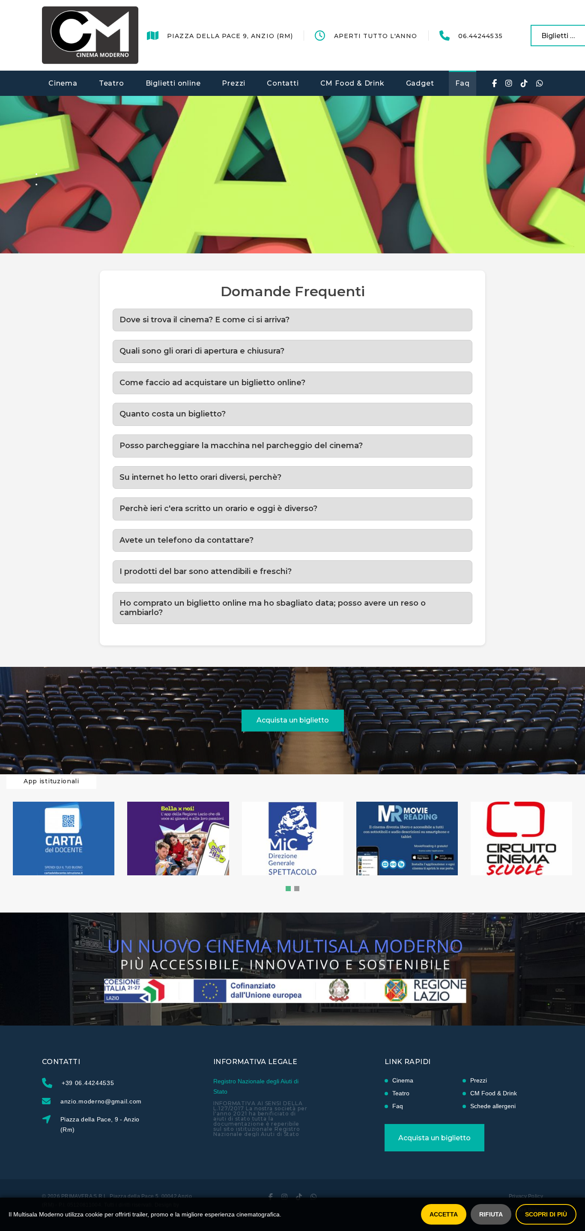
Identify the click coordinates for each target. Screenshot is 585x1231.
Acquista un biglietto (293, 720)
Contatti (282, 83)
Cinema (63, 83)
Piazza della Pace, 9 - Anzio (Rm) (100, 1124)
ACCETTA (444, 1214)
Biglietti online (173, 83)
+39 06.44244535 (88, 1082)
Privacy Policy (526, 1196)
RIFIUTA (491, 1214)
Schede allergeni (493, 1106)
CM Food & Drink (352, 83)
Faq (462, 83)
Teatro (111, 83)
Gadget (420, 83)
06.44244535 (480, 36)
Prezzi (233, 83)
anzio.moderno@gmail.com (101, 1101)
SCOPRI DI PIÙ (546, 1214)
